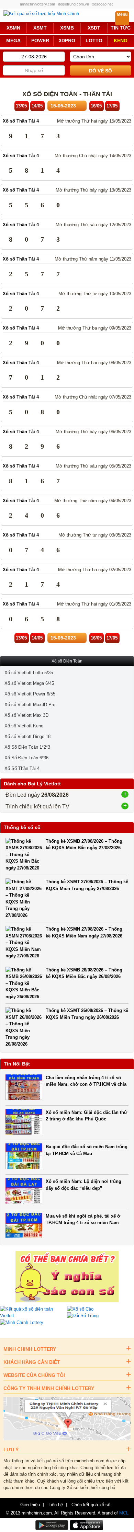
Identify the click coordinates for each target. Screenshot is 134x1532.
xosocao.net (102, 4)
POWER (40, 40)
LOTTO (94, 40)
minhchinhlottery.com (37, 4)
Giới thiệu (30, 1505)
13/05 (21, 105)
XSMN (13, 28)
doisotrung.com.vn (73, 4)
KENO (120, 40)
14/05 (37, 105)
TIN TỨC (121, 28)
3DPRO (67, 40)
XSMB (67, 28)
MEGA (13, 40)
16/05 (96, 105)
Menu (122, 14)
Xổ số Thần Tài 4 (21, 121)
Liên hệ (55, 1505)
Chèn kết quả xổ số (90, 1505)
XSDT (94, 28)
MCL (124, 1513)
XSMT (40, 28)
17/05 (112, 105)
